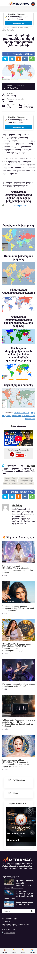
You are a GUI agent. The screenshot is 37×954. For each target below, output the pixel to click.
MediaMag (17, 505)
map (8, 478)
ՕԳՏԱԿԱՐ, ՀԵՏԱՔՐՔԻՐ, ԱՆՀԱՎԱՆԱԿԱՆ (14, 86)
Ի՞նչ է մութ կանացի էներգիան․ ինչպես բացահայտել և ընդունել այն (18, 685)
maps (15, 478)
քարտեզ (29, 483)
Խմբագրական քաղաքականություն (15, 924)
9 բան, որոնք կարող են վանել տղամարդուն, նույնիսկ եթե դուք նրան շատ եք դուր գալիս (18, 608)
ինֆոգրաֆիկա (26, 478)
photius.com (30, 418)
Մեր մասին (6, 921)
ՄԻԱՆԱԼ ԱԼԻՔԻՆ (18, 23)
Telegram (31, 465)
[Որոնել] (31, 911)
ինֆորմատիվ (11, 481)
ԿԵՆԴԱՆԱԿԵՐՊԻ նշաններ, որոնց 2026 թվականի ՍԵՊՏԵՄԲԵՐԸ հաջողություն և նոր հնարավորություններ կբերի (16, 647)
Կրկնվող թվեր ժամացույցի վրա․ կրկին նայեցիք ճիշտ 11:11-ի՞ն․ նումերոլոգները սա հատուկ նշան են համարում (18, 723)
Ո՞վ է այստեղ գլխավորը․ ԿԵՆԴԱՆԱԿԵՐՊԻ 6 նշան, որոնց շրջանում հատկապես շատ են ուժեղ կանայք (17, 569)
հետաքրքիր (18, 483)
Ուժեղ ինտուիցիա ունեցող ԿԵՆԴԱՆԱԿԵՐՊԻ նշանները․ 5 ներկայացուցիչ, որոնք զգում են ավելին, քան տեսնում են (15, 763)
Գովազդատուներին (9, 918)
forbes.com (16, 415)
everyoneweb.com (21, 412)
